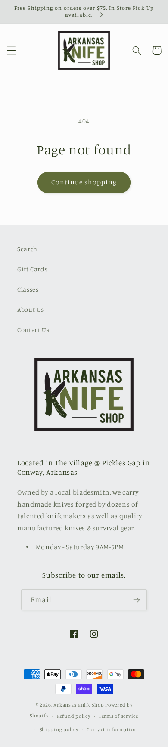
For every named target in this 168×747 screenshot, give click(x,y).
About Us (30, 309)
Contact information (112, 729)
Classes (27, 289)
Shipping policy (59, 729)
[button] (11, 50)
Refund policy (73, 716)
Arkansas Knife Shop (78, 705)
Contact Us (33, 329)
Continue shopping (84, 182)
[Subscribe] (136, 599)
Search (27, 248)
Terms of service (118, 716)
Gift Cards (32, 269)
